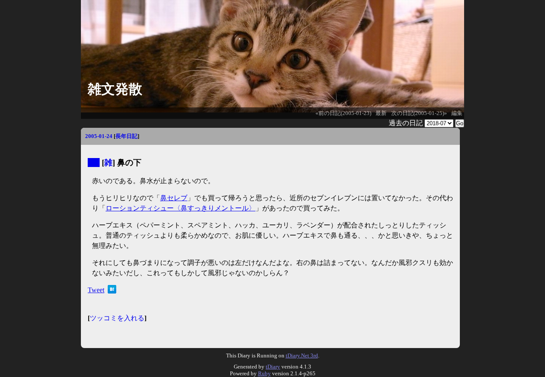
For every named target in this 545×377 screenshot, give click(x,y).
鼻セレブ (173, 197)
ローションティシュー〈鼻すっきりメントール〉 (180, 208)
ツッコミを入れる (117, 318)
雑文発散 (115, 89)
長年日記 (126, 136)
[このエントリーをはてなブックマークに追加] (112, 291)
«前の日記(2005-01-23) (343, 113)
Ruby (264, 373)
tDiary (273, 366)
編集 (456, 113)
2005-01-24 (98, 136)
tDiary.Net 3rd (302, 355)
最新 (381, 113)
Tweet (96, 290)
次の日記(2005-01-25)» (419, 113)
